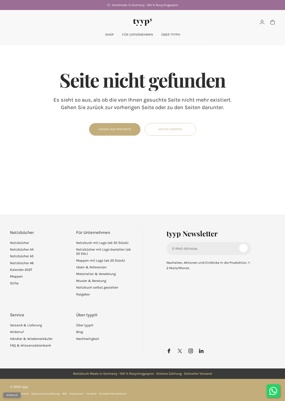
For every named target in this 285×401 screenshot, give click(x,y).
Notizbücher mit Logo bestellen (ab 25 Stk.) (103, 251)
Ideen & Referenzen (91, 267)
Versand (91, 393)
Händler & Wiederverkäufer (31, 339)
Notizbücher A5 (22, 256)
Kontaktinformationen (113, 393)
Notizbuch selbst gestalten (97, 287)
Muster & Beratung (91, 281)
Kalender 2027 (21, 270)
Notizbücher (19, 243)
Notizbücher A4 (22, 249)
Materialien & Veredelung (96, 274)
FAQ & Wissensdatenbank (30, 345)
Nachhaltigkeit (87, 339)
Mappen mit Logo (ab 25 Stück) (100, 260)
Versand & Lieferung (26, 325)
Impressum (76, 393)
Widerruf (17, 332)
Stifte (14, 283)
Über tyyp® (84, 325)
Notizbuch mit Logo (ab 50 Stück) (102, 243)
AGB (64, 393)
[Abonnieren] (243, 248)
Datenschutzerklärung (45, 393)
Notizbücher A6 (22, 263)
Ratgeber (83, 294)
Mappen (16, 276)
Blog (79, 332)
